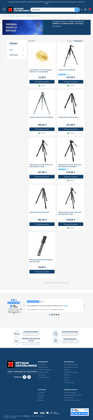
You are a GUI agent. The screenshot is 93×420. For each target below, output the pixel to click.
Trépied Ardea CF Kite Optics (68, 117)
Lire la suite (56, 26)
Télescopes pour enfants (71, 367)
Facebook (40, 397)
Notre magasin (42, 364)
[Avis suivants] (84, 305)
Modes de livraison (43, 372)
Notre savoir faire (43, 367)
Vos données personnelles (71, 400)
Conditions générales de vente (73, 395)
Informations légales (70, 392)
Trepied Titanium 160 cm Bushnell (41, 117)
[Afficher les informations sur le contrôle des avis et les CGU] (21, 309)
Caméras (66, 377)
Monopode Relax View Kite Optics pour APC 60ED (41, 260)
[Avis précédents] (24, 305)
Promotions (41, 395)
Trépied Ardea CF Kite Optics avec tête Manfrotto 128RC (41, 165)
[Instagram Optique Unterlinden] (29, 377)
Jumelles (66, 380)
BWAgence (27, 416)
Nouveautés (41, 392)
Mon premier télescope (70, 364)
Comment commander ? (45, 370)
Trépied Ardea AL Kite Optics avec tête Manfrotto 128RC (69, 213)
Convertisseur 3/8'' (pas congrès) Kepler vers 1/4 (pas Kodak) (40, 71)
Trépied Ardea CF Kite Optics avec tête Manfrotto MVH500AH (69, 165)
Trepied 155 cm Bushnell (66, 70)
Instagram (41, 400)
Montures (67, 375)
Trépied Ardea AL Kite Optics (39, 212)
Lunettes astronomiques (71, 372)
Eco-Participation (69, 397)
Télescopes (67, 370)
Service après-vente (43, 377)
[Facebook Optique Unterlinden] (24, 377)
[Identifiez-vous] (81, 10)
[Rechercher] (76, 9)
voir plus (65, 305)
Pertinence (79, 41)
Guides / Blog (42, 375)
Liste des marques (69, 382)
